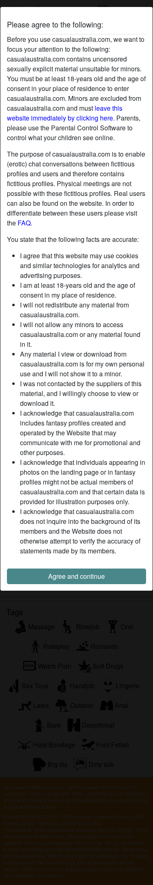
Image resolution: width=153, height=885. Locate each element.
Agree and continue (76, 576)
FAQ (24, 223)
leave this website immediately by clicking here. (64, 113)
